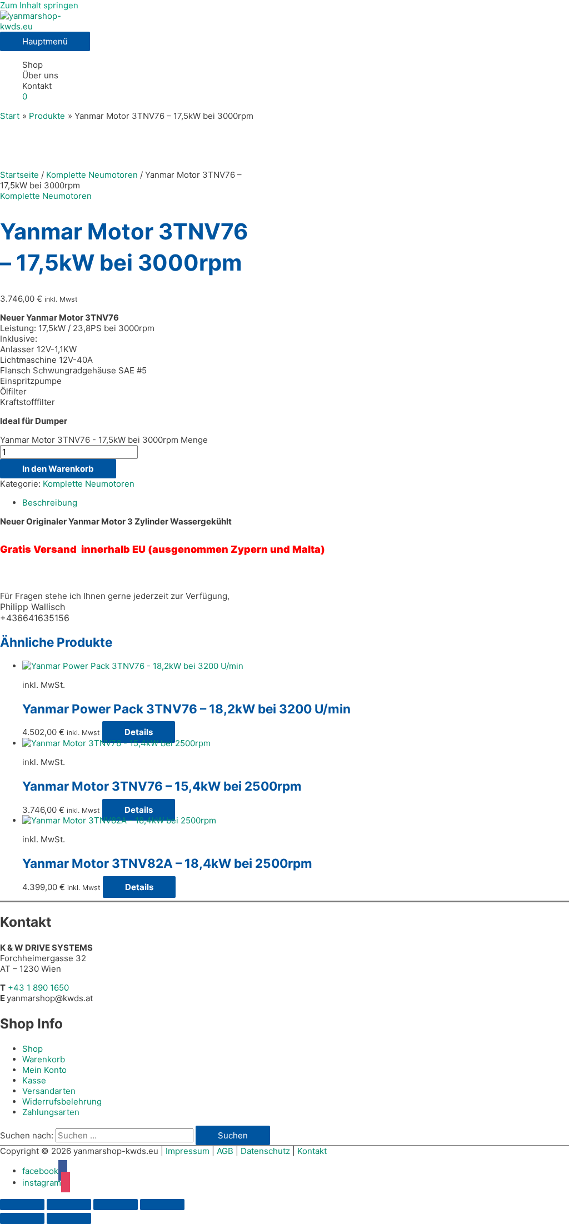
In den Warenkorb (58, 468)
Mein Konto (44, 1070)
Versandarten (49, 1091)
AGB (225, 1151)
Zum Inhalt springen (39, 5)
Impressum (187, 1151)
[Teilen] (115, 1204)
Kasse (34, 1080)
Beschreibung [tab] (49, 502)
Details (138, 732)
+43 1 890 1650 (38, 987)
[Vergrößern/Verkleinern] (22, 1204)
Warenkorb (43, 1059)
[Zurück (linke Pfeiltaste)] (22, 1218)
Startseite (19, 174)
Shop (32, 64)
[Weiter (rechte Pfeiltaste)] (69, 1218)
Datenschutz (265, 1151)
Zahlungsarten (50, 1112)
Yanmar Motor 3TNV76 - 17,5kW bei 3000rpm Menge (104, 439)
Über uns (40, 75)
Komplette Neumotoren (92, 174)
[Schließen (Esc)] (162, 1204)
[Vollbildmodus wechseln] (69, 1204)
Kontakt (37, 86)
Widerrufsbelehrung (62, 1101)
